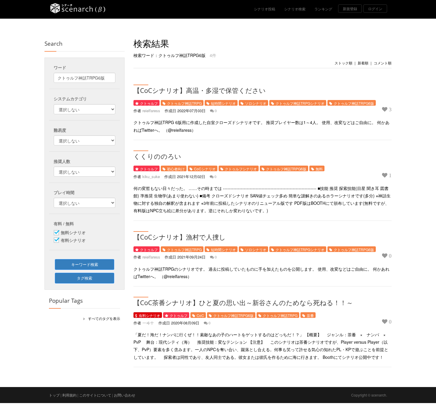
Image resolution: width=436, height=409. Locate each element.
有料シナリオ (149, 315)
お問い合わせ (124, 394)
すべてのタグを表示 (102, 318)
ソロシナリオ (255, 103)
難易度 (60, 130)
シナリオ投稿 (264, 8)
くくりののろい (157, 156)
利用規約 (69, 394)
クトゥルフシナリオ (241, 168)
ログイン (375, 8)
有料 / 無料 (64, 223)
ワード (60, 67)
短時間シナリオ (223, 103)
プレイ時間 (64, 192)
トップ (54, 394)
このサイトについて (95, 394)
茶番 (310, 315)
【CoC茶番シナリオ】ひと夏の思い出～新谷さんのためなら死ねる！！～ (243, 302)
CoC (200, 315)
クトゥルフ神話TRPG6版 (354, 103)
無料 (319, 168)
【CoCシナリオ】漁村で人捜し (179, 236)
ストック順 (343, 62)
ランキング (323, 8)
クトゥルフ (149, 103)
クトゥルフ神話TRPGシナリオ (300, 103)
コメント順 (383, 62)
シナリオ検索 (294, 8)
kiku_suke (151, 176)
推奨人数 (62, 161)
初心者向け (176, 168)
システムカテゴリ (70, 99)
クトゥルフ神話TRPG (184, 103)
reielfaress (151, 110)
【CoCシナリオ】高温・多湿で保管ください (199, 90)
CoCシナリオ (205, 168)
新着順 (363, 62)
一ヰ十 (148, 323)
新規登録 (350, 8)
